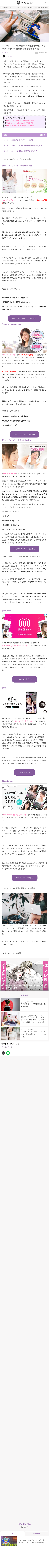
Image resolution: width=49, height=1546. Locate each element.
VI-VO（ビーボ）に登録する (24, 434)
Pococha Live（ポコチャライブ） (15, 815)
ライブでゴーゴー (9, 473)
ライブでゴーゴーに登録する (24, 549)
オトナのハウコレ (6, 7)
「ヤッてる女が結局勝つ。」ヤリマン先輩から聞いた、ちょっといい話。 (33, 1034)
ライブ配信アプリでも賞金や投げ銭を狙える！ (24, 145)
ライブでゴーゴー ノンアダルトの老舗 (20, 126)
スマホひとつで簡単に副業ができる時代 (21, 151)
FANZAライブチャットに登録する (24, 318)
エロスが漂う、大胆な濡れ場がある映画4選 (33, 1005)
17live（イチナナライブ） (23, 721)
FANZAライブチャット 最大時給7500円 (20, 120)
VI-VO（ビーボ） (9, 355)
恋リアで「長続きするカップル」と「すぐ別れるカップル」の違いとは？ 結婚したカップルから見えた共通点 (33, 1020)
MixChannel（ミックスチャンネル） (15, 646)
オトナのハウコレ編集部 (28, 1015)
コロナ (10, 1047)
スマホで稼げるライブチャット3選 (19, 140)
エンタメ (18, 7)
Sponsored (24, 1029)
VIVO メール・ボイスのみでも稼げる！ (20, 123)
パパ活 (4, 1047)
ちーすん (23, 1002)
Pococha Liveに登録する (24, 878)
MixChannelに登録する (24, 679)
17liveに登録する (25, 772)
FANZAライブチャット (10, 200)
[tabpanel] (24, 976)
